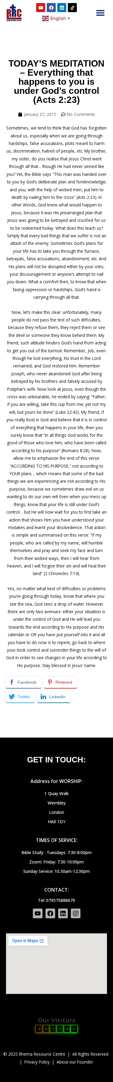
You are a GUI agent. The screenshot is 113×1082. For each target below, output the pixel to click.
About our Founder (75, 1062)
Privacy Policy (37, 1062)
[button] (100, 13)
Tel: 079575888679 (56, 900)
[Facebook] (51, 7)
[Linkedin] (61, 7)
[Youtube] (40, 7)
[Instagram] (75, 913)
